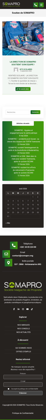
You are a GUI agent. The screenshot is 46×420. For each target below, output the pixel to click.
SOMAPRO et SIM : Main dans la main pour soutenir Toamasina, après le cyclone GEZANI (23, 159)
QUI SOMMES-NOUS (23, 348)
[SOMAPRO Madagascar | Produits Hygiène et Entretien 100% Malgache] (11, 4)
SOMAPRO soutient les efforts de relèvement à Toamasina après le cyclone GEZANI (23, 170)
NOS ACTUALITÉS (23, 332)
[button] (41, 4)
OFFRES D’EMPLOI (23, 352)
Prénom (23, 373)
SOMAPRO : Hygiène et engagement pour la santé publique (23, 131)
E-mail (23, 381)
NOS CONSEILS (23, 329)
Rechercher (35, 112)
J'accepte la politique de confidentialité (24, 389)
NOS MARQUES (23, 325)
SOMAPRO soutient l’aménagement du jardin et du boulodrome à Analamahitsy (23, 149)
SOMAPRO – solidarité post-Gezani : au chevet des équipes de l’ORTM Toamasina (23, 140)
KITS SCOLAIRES (26, 69)
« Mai (8, 223)
